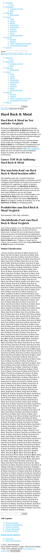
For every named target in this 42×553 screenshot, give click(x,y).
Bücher (12, 23)
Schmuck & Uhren (16, 9)
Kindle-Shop (14, 27)
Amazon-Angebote (12, 527)
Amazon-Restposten (12, 529)
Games (12, 21)
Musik (12, 33)
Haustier (13, 41)
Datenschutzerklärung (13, 541)
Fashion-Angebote (11, 531)
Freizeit (8, 17)
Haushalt (8, 37)
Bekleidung (9, 7)
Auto (11, 5)
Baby (12, 11)
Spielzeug (13, 31)
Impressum (9, 539)
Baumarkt (8, 3)
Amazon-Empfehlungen (13, 525)
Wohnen (8, 48)
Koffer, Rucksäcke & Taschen (20, 43)
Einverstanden (15, 551)
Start (2, 109)
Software (13, 29)
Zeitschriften (14, 25)
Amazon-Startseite (11, 523)
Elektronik (9, 13)
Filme (12, 19)
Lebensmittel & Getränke (19, 46)
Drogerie (13, 39)
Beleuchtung (14, 15)
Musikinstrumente (16, 35)
